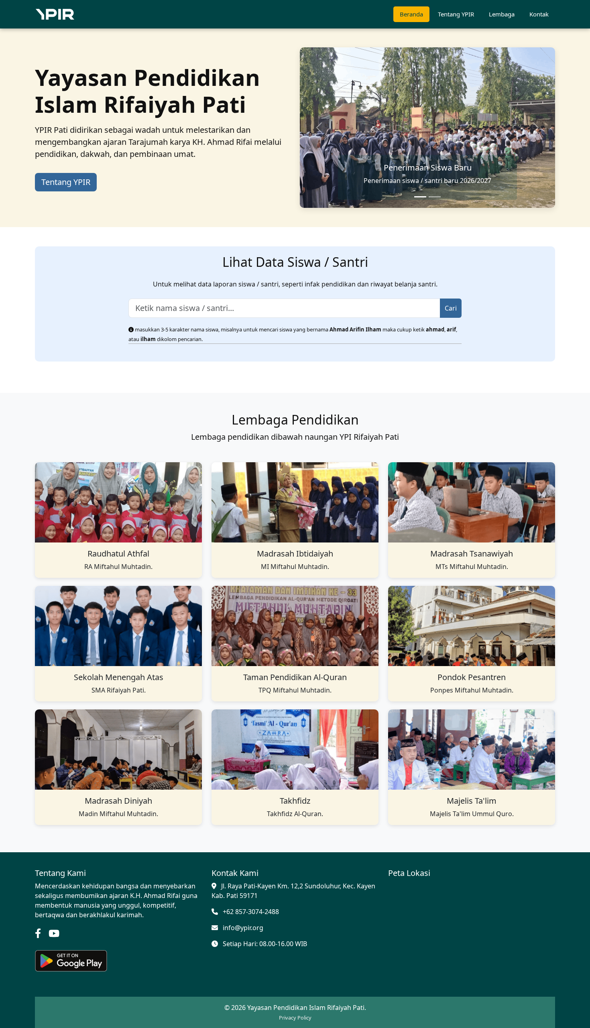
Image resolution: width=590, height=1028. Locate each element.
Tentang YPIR (456, 14)
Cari (451, 308)
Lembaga (502, 14)
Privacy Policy (295, 1017)
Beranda (411, 14)
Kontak (539, 14)
